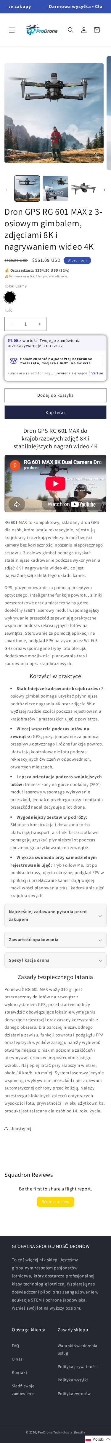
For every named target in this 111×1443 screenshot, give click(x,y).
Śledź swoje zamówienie (23, 1389)
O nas (17, 1359)
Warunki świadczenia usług (77, 1349)
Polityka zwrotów (74, 1393)
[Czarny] (9, 297)
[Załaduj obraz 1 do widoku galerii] (27, 188)
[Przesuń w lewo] (6, 190)
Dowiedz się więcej (72, 373)
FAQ (15, 1345)
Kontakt (19, 1372)
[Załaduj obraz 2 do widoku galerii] (55, 188)
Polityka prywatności (78, 1366)
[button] (11, 30)
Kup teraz (56, 412)
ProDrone (45, 1432)
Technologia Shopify (69, 1432)
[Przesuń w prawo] (104, 190)
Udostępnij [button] (20, 1128)
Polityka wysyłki (73, 1380)
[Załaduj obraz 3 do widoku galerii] (83, 188)
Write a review (55, 1201)
